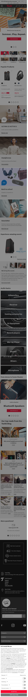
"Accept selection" (9, 668)
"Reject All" (8, 657)
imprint (22, 672)
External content (5, 688)
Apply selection (14, 694)
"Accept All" (13, 663)
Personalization (4, 685)
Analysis (3, 678)
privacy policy (14, 672)
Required (3, 675)
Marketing (3, 681)
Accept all (14, 691)
